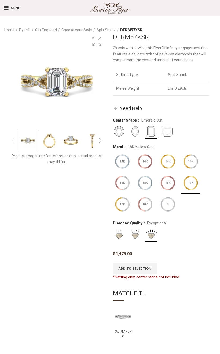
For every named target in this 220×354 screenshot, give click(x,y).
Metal (118, 147)
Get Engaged (46, 30)
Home (9, 30)
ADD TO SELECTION (135, 268)
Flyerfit (25, 30)
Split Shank (106, 30)
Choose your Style (76, 30)
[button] (97, 41)
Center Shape (125, 120)
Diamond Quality (128, 223)
